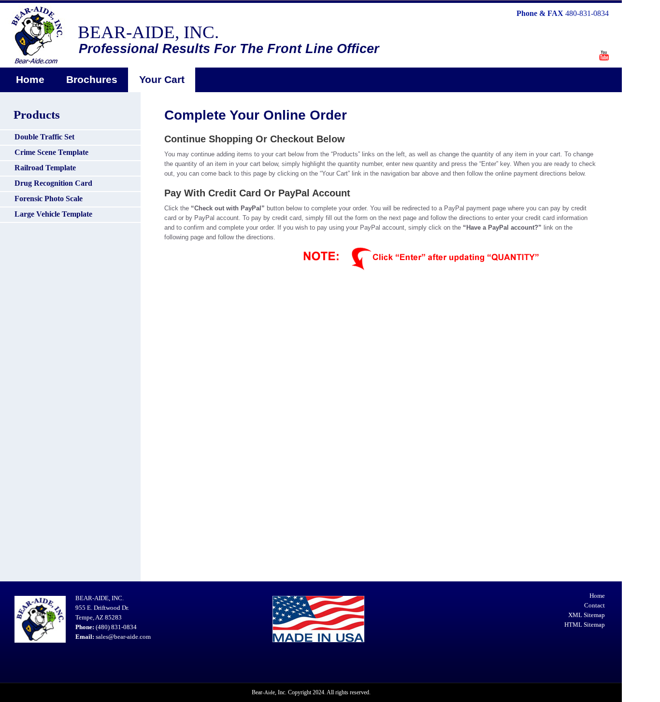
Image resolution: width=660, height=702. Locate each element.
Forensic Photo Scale (48, 198)
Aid (268, 692)
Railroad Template (45, 168)
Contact (594, 605)
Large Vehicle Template (53, 214)
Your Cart (162, 79)
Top (637, 679)
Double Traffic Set (44, 137)
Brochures (91, 79)
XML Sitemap (586, 615)
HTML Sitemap (584, 624)
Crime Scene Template (51, 152)
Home (30, 79)
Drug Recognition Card (53, 183)
